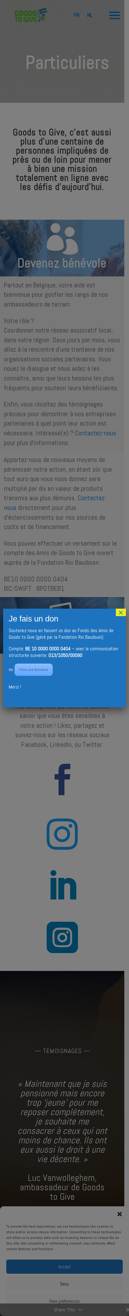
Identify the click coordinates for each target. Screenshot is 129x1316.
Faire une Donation (33, 669)
